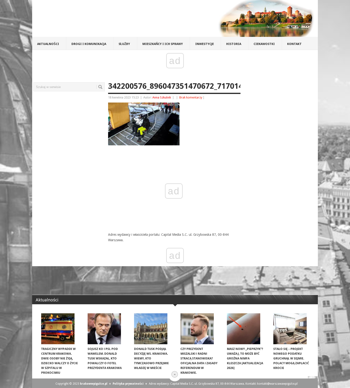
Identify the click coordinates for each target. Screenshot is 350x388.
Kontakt (294, 44)
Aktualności (48, 44)
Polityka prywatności (128, 383)
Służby (124, 44)
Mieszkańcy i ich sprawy (162, 44)
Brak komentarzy (190, 97)
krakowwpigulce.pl (93, 383)
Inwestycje (204, 44)
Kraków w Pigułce (102, 20)
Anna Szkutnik (161, 97)
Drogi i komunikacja (88, 44)
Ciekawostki (264, 44)
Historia (233, 44)
